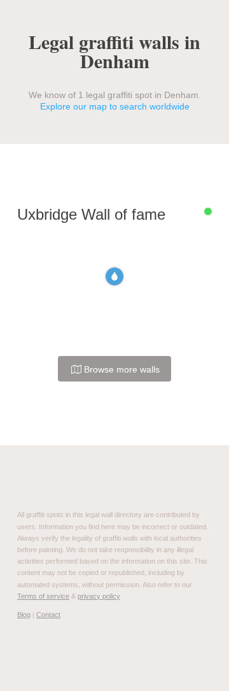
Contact (48, 614)
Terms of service (43, 596)
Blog (24, 614)
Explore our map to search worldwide (115, 106)
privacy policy (99, 596)
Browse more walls (120, 369)
